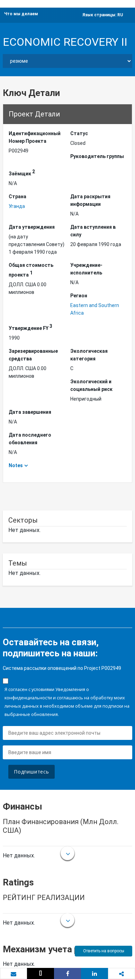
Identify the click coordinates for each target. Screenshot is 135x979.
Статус (79, 133)
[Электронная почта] (13, 974)
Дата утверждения (32, 227)
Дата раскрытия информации (90, 200)
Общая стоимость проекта (31, 270)
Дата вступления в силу (93, 230)
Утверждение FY (30, 327)
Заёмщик (22, 172)
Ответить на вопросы (103, 951)
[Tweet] (40, 973)
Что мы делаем (21, 13)
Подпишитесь (31, 771)
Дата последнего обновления (30, 438)
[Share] (67, 973)
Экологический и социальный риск (91, 385)
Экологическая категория (89, 354)
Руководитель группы (97, 156)
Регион (78, 295)
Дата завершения (30, 412)
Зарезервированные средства (33, 354)
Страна (17, 196)
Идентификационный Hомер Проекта (35, 137)
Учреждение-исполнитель (86, 269)
